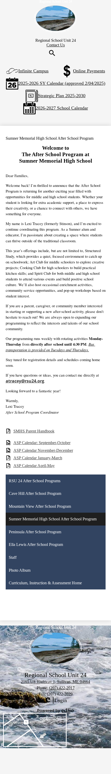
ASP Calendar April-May (34, 465)
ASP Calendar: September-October (41, 442)
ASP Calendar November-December (43, 450)
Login (55, 700)
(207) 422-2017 (62, 688)
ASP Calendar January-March (37, 458)
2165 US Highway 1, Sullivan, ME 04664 (55, 681)
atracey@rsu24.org (25, 381)
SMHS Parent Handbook (33, 431)
